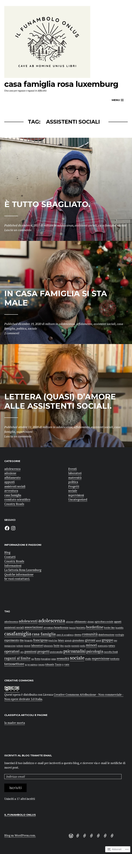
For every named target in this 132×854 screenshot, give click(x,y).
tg (26, 664)
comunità (90, 634)
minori (91, 645)
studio (88, 658)
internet (27, 646)
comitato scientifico (17, 499)
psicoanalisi (74, 651)
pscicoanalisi (56, 651)
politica (73, 482)
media (82, 646)
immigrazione (10, 646)
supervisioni (76, 495)
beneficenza (61, 627)
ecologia (119, 634)
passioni (30, 651)
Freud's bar (52, 640)
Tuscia (58, 664)
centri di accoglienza (65, 635)
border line (109, 627)
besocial (72, 628)
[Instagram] (13, 528)
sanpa (53, 659)
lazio (56, 645)
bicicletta (80, 627)
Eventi (72, 469)
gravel (98, 640)
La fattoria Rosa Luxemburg (22, 570)
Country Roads (14, 504)
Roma (37, 658)
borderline (94, 627)
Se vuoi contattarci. (17, 579)
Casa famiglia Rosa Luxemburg (61, 84)
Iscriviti (15, 788)
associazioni (34, 627)
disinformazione (106, 634)
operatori (12, 651)
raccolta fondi (111, 651)
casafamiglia (17, 633)
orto (22, 652)
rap (32, 659)
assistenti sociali (14, 486)
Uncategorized (77, 499)
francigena (40, 640)
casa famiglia (12, 495)
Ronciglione (46, 659)
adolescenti (28, 621)
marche (68, 646)
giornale (68, 640)
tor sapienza (32, 664)
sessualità (63, 658)
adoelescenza (11, 621)
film (22, 640)
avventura (11, 491)
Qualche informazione (19, 574)
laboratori (74, 473)
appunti (9, 482)
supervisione (100, 658)
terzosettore (14, 663)
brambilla (119, 628)
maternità (74, 478)
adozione (10, 473)
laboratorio (48, 646)
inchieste (19, 646)
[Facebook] (7, 528)
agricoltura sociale (104, 621)
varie (66, 664)
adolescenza (12, 469)
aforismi (90, 622)
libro (62, 646)
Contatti (9, 557)
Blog (7, 552)
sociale (72, 491)
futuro (61, 640)
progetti (43, 651)
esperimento (11, 640)
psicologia (94, 651)
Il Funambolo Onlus (20, 814)
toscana (41, 664)
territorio (114, 658)
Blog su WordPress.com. (20, 835)
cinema (77, 634)
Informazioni (12, 566)
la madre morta (14, 723)
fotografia (28, 640)
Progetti (73, 486)
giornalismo (78, 640)
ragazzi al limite (17, 658)
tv (63, 664)
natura (111, 645)
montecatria (103, 646)
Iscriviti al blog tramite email (28, 755)
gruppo (107, 640)
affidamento (12, 478)
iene (115, 640)
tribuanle (49, 664)
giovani (90, 640)
